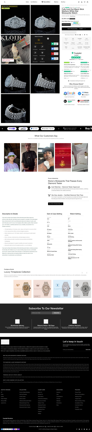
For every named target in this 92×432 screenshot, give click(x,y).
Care (58, 394)
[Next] (87, 273)
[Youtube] (86, 429)
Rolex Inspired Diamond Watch (18, 364)
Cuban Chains (22, 396)
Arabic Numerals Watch (14, 370)
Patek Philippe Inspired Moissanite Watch (43, 365)
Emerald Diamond (18, 382)
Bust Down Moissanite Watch (24, 368)
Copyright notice (78, 409)
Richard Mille (3, 400)
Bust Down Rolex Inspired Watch (74, 367)
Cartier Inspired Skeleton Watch (81, 357)
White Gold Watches (52, 370)
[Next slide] (86, 157)
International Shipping (42, 398)
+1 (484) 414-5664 (59, 426)
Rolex (2, 394)
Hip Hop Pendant (23, 394)
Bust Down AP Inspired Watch (63, 367)
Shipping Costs (41, 409)
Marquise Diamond (31, 382)
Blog (58, 405)
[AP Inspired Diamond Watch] (22, 289)
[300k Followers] (79, 429)
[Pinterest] (76, 429)
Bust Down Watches (6, 370)
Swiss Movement (75, 24)
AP (1, 392)
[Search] (4, 2)
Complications (60, 396)
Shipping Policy (78, 396)
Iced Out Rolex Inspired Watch (47, 357)
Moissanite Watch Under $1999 (46, 368)
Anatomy (58, 392)
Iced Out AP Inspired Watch (18, 357)
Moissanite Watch (48, 364)
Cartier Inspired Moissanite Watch (78, 364)
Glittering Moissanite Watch (25, 400)
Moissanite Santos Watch (24, 407)
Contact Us (40, 394)
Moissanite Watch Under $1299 (35, 368)
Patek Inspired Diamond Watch (39, 364)
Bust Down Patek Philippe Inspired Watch (12, 368)
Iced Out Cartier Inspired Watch (36, 367)
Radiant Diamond (52, 382)
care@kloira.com (41, 426)
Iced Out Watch (53, 365)
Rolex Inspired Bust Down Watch (58, 357)
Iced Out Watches (31, 370)
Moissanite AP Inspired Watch (8, 357)
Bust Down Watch (55, 367)
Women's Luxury (16, 371)
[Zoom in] (27, 7)
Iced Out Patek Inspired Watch (47, 367)
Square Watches (64, 370)
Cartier (2, 396)
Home (63, 5)
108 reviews (80, 59)
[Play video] (12, 157)
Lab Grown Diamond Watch (72, 370)
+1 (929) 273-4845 (50, 426)
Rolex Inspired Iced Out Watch (31, 365)
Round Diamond (5, 382)
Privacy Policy (78, 392)
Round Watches (58, 370)
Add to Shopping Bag (55, 203)
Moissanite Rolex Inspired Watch (36, 357)
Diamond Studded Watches (22, 370)
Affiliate (39, 413)
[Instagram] (81, 429)
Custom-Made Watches (24, 392)
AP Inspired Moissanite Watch (56, 364)
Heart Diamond (41, 382)
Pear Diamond (36, 382)
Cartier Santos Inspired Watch (82, 365)
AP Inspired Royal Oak (27, 357)
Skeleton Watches (85, 368)
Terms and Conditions (79, 394)
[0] (87, 2)
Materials (58, 400)
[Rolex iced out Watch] (42, 289)
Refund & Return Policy (80, 400)
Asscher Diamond (59, 382)
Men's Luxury (11, 371)
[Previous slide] (6, 157)
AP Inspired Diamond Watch (7, 364)
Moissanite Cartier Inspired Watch (69, 357)
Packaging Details (42, 407)
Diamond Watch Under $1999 (77, 368)
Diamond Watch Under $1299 (67, 368)
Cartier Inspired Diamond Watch (28, 364)
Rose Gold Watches (45, 370)
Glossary (58, 398)
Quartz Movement (66, 24)
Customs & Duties (42, 400)
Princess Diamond (24, 382)
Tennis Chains (22, 398)
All (65, 5)
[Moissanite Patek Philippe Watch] (82, 289)
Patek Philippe (4, 398)
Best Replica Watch (12, 365)
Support (39, 411)
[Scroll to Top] (89, 425)
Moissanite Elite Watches (24, 405)
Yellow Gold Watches (37, 370)
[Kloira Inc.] (46, 2)
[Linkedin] (84, 429)
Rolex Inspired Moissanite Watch (67, 364)
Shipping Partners (42, 405)
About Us (40, 392)
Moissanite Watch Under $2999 (56, 368)
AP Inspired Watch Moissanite (21, 365)
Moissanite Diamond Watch (81, 370)
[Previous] (82, 273)
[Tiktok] (89, 429)
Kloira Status (40, 396)
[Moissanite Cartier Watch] (62, 289)
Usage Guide (78, 398)
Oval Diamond (47, 382)
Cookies (77, 407)
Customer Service (79, 405)
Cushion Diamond (12, 382)
